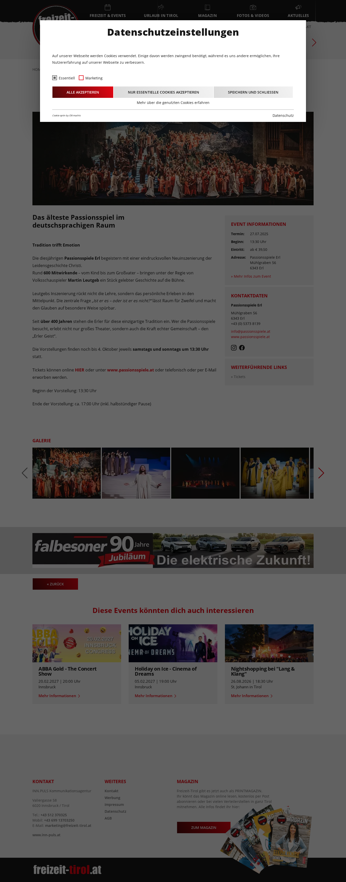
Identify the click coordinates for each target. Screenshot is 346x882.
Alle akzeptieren (83, 92)
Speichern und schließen (253, 92)
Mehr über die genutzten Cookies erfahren (173, 102)
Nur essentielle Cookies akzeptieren (163, 92)
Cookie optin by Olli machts (66, 115)
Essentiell (67, 78)
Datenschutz (283, 115)
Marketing (94, 78)
